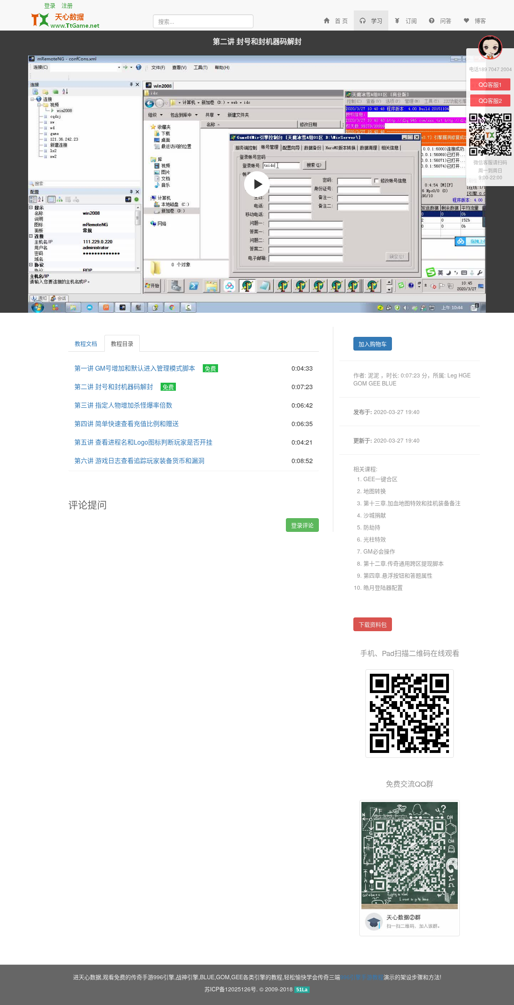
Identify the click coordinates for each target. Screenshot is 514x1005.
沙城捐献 (374, 515)
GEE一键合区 (380, 479)
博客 (480, 20)
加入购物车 (373, 344)
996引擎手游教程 (361, 977)
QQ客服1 (490, 84)
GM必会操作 (379, 551)
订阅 (411, 20)
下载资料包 (373, 624)
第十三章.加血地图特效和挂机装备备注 (412, 503)
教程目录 (122, 343)
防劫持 (371, 527)
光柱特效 (374, 539)
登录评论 (302, 525)
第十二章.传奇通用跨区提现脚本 (403, 563)
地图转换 (374, 491)
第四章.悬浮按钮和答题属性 (397, 575)
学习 (376, 20)
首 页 (341, 20)
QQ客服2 (490, 100)
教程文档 (86, 343)
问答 (445, 20)
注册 (67, 5)
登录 (49, 5)
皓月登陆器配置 (383, 587)
